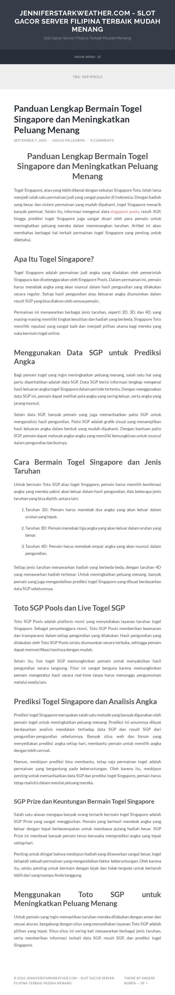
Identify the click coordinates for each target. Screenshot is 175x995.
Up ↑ (144, 983)
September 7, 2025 (30, 140)
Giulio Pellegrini (68, 140)
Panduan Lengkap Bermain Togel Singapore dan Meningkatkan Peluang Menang (78, 119)
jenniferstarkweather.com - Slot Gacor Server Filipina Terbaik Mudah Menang (87, 21)
